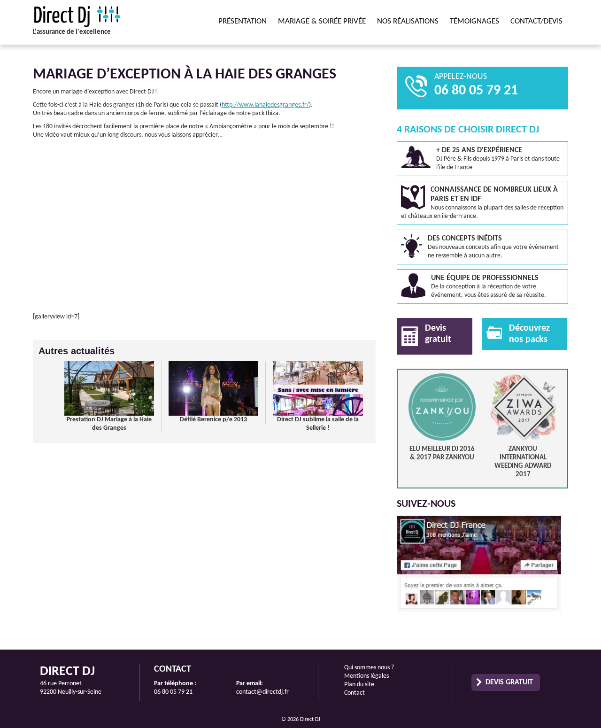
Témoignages (474, 21)
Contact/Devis (536, 21)
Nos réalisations (408, 21)
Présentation (242, 21)
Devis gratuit (509, 682)
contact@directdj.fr (262, 692)
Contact (354, 693)
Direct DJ (96, 16)
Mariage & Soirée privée (322, 21)
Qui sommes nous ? (369, 667)
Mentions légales (366, 676)
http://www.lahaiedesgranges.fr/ (265, 104)
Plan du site (359, 684)
